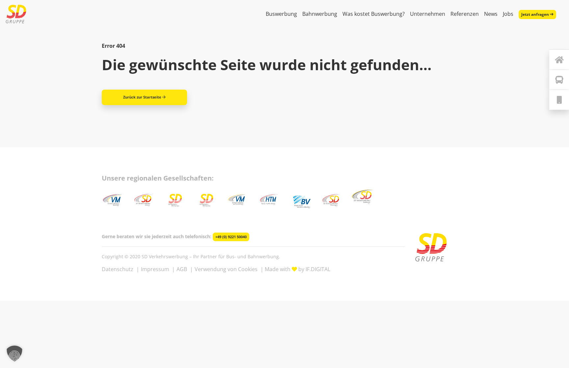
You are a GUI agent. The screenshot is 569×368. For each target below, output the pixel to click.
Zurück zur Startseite (142, 97)
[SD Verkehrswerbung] (16, 14)
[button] (14, 353)
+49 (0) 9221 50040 (231, 237)
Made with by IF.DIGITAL (297, 269)
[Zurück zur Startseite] (559, 60)
